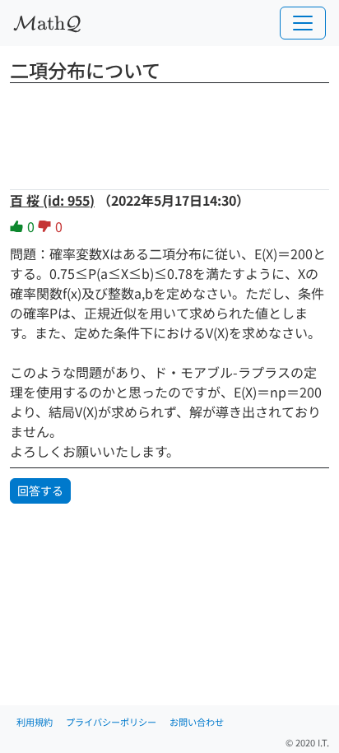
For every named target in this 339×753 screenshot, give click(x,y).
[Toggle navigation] (303, 23)
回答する (40, 490)
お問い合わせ (197, 721)
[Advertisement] (169, 131)
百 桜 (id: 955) (52, 200)
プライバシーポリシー (111, 721)
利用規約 (34, 721)
